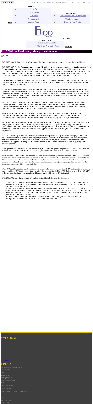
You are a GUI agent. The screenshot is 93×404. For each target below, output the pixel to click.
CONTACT (68, 47)
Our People (34, 16)
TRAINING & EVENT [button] (45, 40)
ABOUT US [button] (31, 6)
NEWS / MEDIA (67, 38)
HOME (10, 23)
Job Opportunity (34, 19)
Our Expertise (34, 12)
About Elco (34, 9)
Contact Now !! (5, 360)
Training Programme (73, 19)
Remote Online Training (73, 22)
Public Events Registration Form (47, 46)
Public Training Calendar (47, 43)
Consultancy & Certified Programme (73, 16)
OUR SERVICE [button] (71, 13)
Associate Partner (34, 22)
